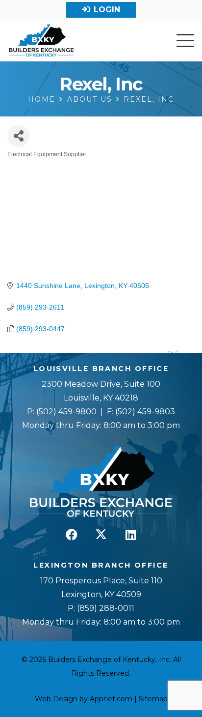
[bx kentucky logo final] (41, 41)
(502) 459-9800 (66, 411)
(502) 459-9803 (145, 411)
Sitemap (153, 698)
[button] (185, 41)
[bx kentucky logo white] (101, 482)
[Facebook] (71, 534)
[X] (101, 534)
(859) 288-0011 (104, 608)
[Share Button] (18, 136)
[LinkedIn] (130, 534)
